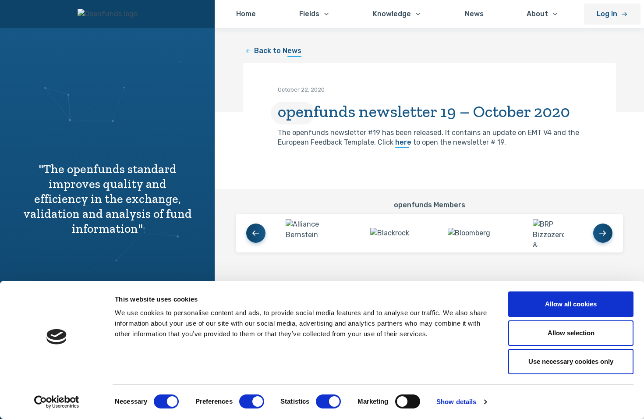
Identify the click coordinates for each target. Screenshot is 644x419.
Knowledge (392, 14)
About (537, 14)
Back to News (277, 50)
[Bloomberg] (469, 233)
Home (246, 14)
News (474, 14)
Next (602, 233)
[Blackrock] (389, 233)
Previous (255, 233)
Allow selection (571, 333)
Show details (456, 401)
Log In (607, 14)
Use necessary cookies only (570, 361)
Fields (309, 14)
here (403, 142)
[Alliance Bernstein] (310, 233)
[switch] (251, 401)
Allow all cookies (571, 304)
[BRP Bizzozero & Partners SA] (548, 233)
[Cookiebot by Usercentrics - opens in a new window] (56, 401)
